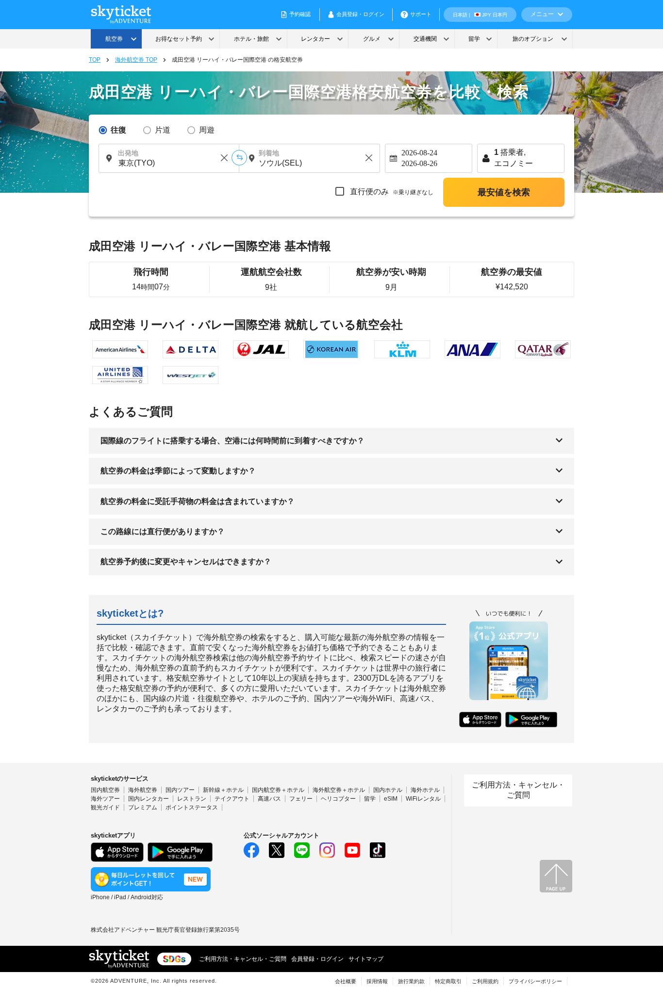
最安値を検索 (504, 192)
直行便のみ (390, 191)
